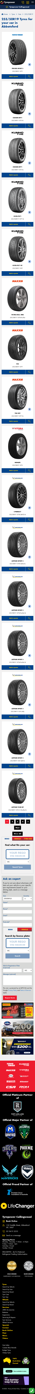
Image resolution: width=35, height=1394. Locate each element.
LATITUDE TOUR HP (17, 807)
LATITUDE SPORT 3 (17, 561)
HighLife (17, 462)
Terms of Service (25, 990)
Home (5, 14)
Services (5, 1307)
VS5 (17, 364)
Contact (5, 1328)
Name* (5, 902)
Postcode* (6, 922)
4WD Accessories (8, 1310)
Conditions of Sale (26, 1389)
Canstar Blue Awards (9, 1348)
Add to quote (13, 76)
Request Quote (10, 998)
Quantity (26, 896)
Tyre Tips (5, 1297)
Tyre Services (6, 1320)
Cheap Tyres (6, 1353)
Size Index (5, 1345)
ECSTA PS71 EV (17, 265)
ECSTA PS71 (17, 216)
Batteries (5, 1312)
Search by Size (7, 1289)
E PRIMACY (17, 512)
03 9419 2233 (12, 1231)
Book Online (7, 1330)
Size (4, 896)
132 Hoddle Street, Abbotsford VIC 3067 (17, 1226)
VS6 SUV (17, 413)
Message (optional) (9, 974)
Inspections (6, 1315)
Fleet (4, 1333)
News (4, 1335)
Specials (5, 1325)
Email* (5, 915)
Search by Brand (8, 1292)
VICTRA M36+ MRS (17, 315)
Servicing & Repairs (8, 1317)
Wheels (5, 1300)
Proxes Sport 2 (17, 68)
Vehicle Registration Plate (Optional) (11, 967)
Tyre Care (5, 1294)
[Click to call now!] (23, 2)
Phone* (5, 909)
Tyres (4, 1284)
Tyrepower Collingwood (19, 7)
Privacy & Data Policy (14, 1389)
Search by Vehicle (8, 1287)
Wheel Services (7, 1322)
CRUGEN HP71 (17, 118)
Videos (5, 1338)
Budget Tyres (6, 1350)
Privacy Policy (12, 990)
